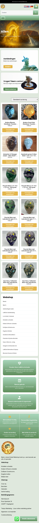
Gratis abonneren (28, 519)
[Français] (30, 6)
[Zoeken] (35, 12)
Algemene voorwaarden (8, 511)
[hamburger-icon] (3, 18)
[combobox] (17, 12)
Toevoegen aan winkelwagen (10, 130)
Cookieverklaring (6, 515)
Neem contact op (10, 89)
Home (2, 36)
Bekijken (8, 66)
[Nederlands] (25, 6)
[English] (27, 6)
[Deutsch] (32, 6)
